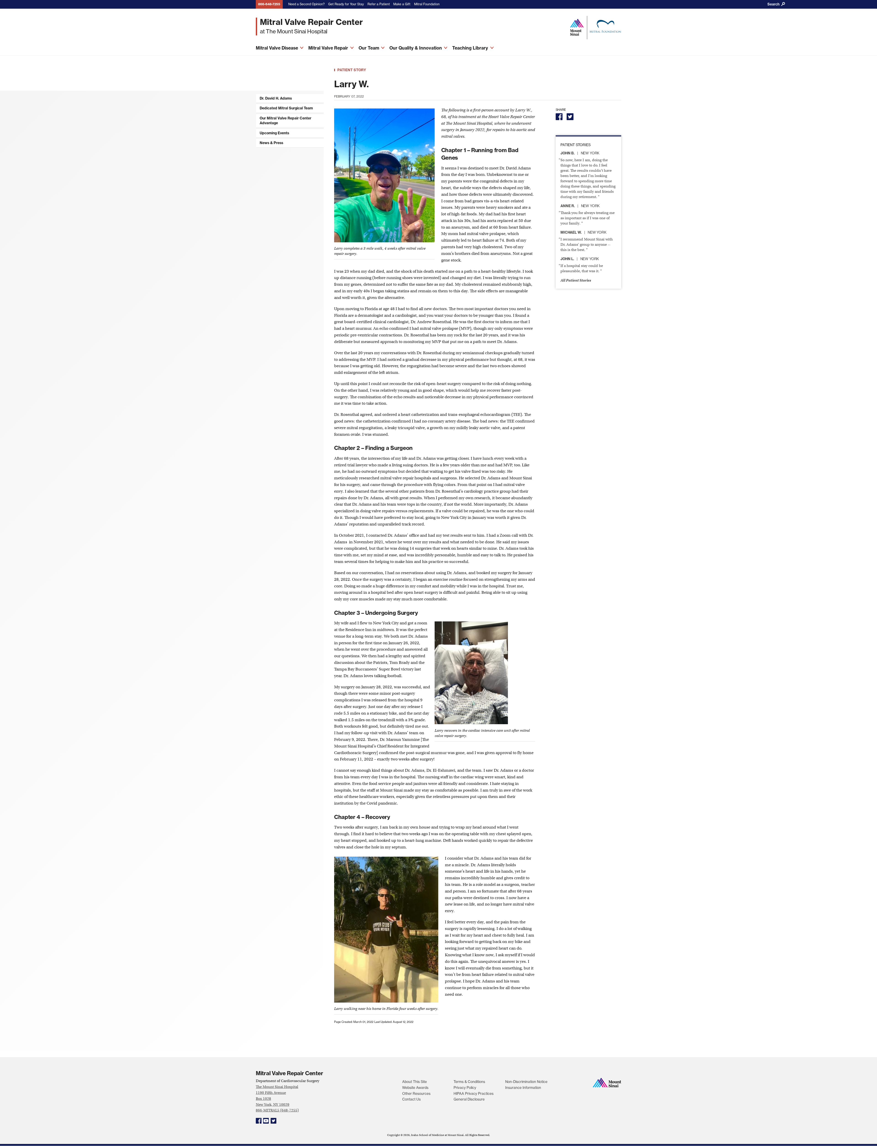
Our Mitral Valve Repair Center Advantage (285, 120)
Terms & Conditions (469, 1082)
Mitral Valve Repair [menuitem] (328, 48)
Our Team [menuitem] (369, 48)
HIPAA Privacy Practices (474, 1093)
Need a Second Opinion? (306, 4)
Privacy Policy (465, 1087)
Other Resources (416, 1093)
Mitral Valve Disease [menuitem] (277, 48)
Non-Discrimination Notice (526, 1082)
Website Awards (415, 1087)
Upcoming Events (274, 133)
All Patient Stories (575, 280)
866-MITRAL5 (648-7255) (277, 1110)
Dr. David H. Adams (276, 98)
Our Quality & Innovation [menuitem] (416, 48)
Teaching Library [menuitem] (470, 48)
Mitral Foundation (427, 4)
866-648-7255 (269, 4)
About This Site (414, 1082)
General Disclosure (469, 1099)
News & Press (271, 143)
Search (773, 4)
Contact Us (411, 1099)
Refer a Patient (378, 4)
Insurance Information (523, 1087)
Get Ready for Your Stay (346, 4)
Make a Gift (401, 4)
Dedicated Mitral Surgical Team (286, 108)
